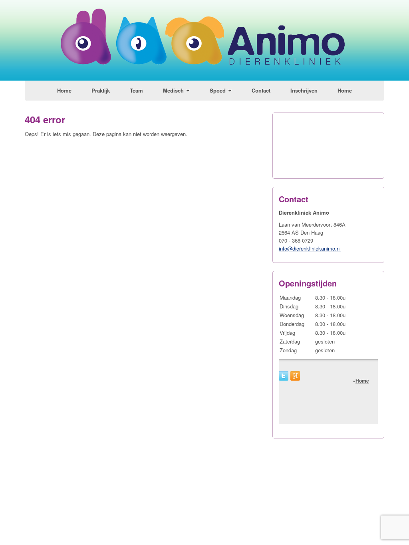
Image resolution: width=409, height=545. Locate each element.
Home (64, 90)
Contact (261, 90)
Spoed (218, 90)
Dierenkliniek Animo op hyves (295, 376)
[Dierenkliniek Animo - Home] (205, 78)
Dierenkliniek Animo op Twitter (283, 376)
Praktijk (100, 90)
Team (136, 90)
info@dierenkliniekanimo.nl (310, 248)
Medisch (173, 90)
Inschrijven (304, 90)
